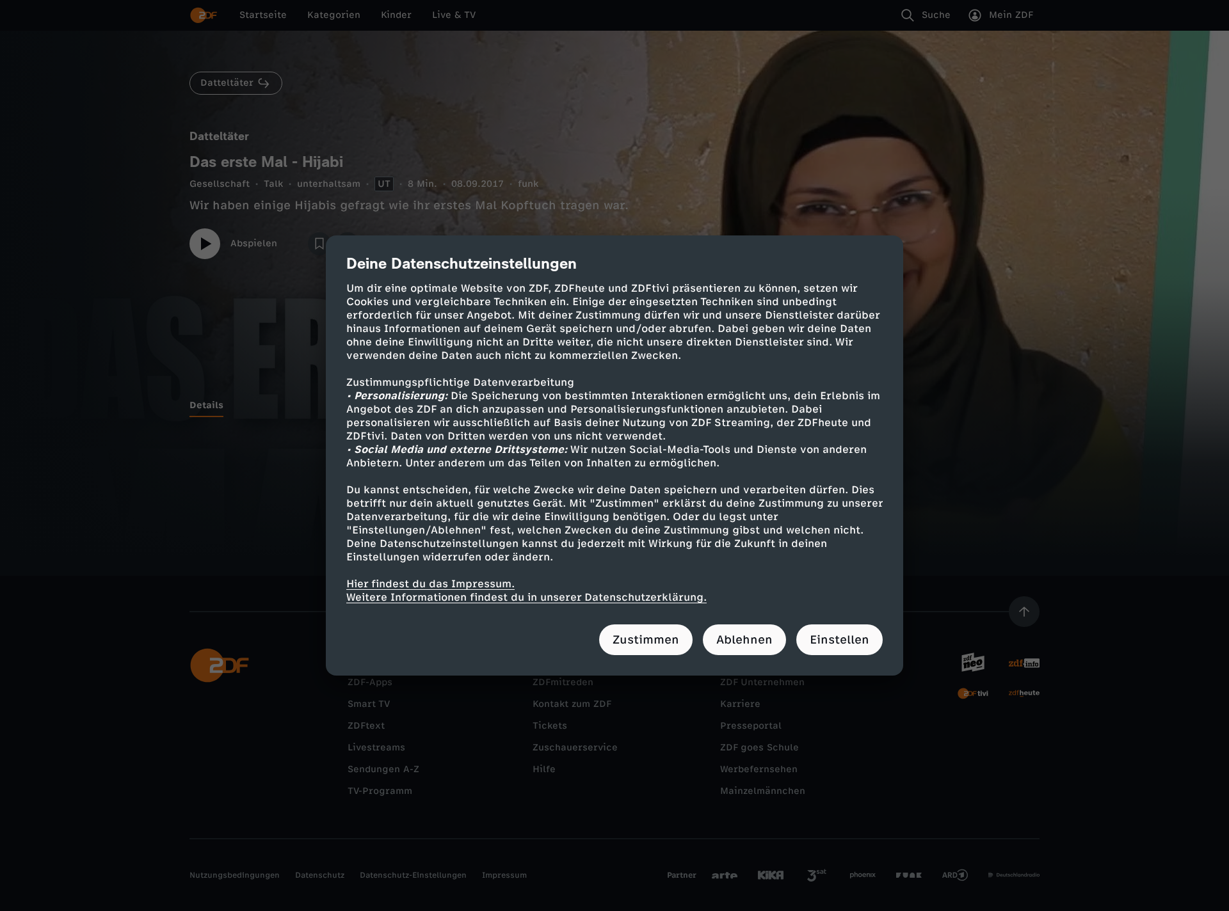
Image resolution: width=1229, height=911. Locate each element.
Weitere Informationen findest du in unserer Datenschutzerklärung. (526, 597)
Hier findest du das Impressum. (430, 584)
